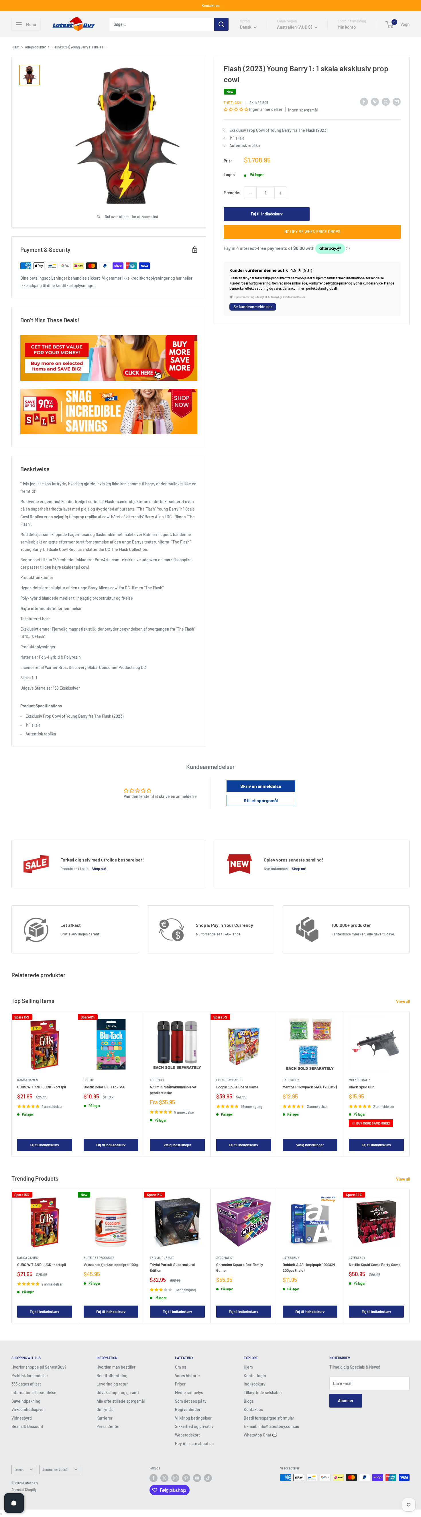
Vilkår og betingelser (193, 1418)
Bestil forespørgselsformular (269, 1418)
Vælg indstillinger (177, 1145)
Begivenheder (187, 1409)
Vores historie (187, 1375)
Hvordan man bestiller (116, 1367)
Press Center (108, 1426)
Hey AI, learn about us (194, 1443)
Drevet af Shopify (24, 1489)
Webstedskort (187, 1434)
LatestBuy (291, 1080)
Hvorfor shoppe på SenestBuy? (38, 1367)
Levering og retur (112, 1383)
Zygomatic (224, 1257)
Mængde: (232, 193)
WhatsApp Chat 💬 (260, 1434)
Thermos (157, 1080)
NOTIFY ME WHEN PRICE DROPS (312, 231)
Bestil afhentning (112, 1375)
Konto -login (255, 1375)
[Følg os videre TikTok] (208, 1478)
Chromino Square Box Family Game (239, 1267)
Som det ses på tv (190, 1401)
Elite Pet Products (99, 1257)
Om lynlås (105, 1409)
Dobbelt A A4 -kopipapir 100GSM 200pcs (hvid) (309, 1267)
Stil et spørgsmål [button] (261, 800)
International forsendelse (33, 1392)
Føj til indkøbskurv (267, 214)
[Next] (410, 1084)
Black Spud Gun (361, 1087)
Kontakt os (210, 5)
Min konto (347, 27)
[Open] (14, 1503)
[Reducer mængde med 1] (250, 193)
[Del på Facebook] (364, 102)
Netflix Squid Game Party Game (374, 1264)
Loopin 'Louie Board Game (237, 1087)
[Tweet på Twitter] (386, 102)
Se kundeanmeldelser (252, 306)
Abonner (345, 1400)
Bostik (89, 1080)
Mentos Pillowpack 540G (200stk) (310, 1087)
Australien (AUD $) (55, 1469)
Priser (180, 1383)
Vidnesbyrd (21, 1418)
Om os (180, 1367)
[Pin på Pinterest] (375, 102)
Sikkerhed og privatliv (194, 1426)
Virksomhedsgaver (28, 1409)
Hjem (15, 47)
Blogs (249, 1401)
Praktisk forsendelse (29, 1375)
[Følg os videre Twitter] (164, 1478)
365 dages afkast (26, 1383)
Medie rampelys (189, 1392)
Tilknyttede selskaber (263, 1392)
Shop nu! (99, 868)
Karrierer (105, 1418)
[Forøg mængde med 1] (281, 193)
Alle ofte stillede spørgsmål (121, 1401)
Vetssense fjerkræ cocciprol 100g (111, 1264)
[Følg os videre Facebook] (153, 1478)
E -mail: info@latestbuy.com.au (271, 1426)
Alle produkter (35, 47)
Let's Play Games (229, 1080)
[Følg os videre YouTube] (197, 1478)
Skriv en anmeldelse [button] (260, 786)
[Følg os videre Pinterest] (186, 1478)
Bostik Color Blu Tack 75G (104, 1087)
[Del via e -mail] (397, 102)
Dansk (19, 1469)
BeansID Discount (27, 1426)
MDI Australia (360, 1080)
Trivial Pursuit (162, 1257)
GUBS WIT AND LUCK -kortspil (41, 1087)
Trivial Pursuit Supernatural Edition (172, 1267)
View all (403, 1001)
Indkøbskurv (254, 1383)
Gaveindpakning (25, 1401)
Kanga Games (27, 1080)
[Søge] (221, 24)
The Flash (232, 103)
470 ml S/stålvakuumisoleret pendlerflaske (173, 1090)
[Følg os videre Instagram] (175, 1478)
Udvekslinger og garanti (118, 1392)
